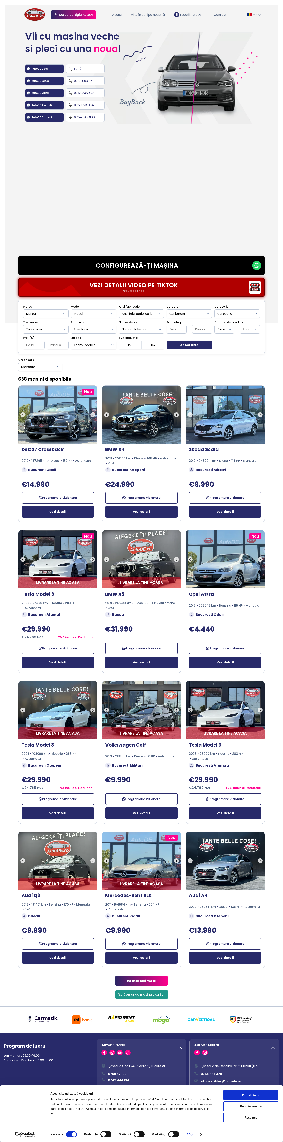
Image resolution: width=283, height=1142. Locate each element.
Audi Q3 (31, 895)
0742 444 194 (118, 1080)
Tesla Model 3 (38, 594)
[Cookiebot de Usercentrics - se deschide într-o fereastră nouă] (25, 1134)
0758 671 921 (117, 1074)
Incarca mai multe (141, 981)
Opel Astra (201, 594)
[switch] (105, 1134)
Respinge (250, 1117)
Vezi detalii (57, 511)
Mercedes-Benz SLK (128, 895)
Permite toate (251, 1095)
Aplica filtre (189, 345)
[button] (141, 1048)
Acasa (117, 14)
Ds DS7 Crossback (43, 449)
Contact (220, 14)
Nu (153, 345)
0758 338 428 (211, 1074)
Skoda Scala (204, 449)
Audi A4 (198, 895)
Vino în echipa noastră (148, 14)
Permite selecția (251, 1106)
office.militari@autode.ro (221, 1081)
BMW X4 (115, 449)
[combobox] (46, 313)
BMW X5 (114, 594)
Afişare (191, 1134)
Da (130, 345)
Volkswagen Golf (125, 745)
